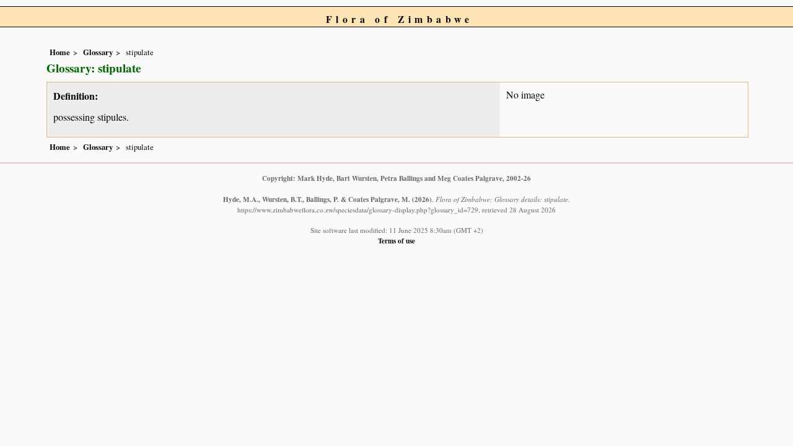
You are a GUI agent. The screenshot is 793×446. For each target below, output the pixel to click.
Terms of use (396, 240)
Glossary (98, 52)
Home (60, 52)
